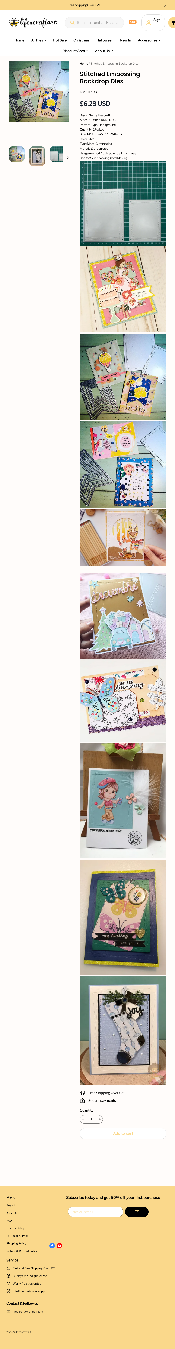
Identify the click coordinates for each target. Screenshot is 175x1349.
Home (19, 40)
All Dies (37, 40)
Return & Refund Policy (21, 1251)
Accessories (147, 40)
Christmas (81, 40)
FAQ (9, 1220)
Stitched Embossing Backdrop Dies (114, 63)
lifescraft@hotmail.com (28, 1311)
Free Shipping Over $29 (84, 5)
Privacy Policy (15, 1228)
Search (11, 1205)
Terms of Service (17, 1235)
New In (125, 40)
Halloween (104, 40)
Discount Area (73, 51)
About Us (102, 51)
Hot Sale (60, 40)
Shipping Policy (16, 1243)
